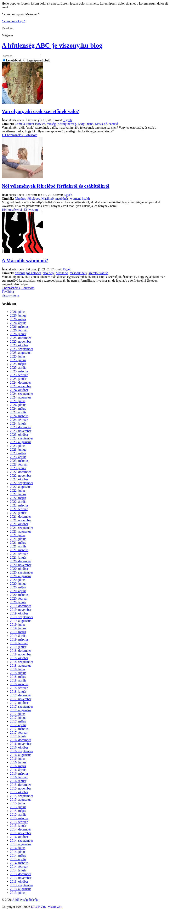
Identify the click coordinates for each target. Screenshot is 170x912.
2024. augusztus (20, 397)
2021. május (18, 542)
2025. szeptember (21, 349)
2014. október (19, 837)
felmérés (20, 198)
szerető (113, 124)
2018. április (18, 680)
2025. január (18, 378)
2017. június (18, 717)
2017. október (19, 702)
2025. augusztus (20, 352)
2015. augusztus (20, 799)
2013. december (20, 874)
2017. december (20, 695)
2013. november (20, 878)
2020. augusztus (20, 576)
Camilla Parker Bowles (30, 124)
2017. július (17, 714)
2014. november (20, 833)
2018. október (19, 658)
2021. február (19, 554)
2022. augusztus (20, 486)
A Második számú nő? (25, 260)
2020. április (18, 591)
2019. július (17, 624)
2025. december (20, 338)
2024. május (18, 408)
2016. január (18, 781)
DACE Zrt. (38, 906)
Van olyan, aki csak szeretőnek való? (40, 111)
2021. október (19, 524)
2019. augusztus (20, 621)
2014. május (18, 855)
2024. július (17, 401)
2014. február (19, 866)
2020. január (18, 602)
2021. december (20, 516)
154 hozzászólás (12, 209)
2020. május (18, 587)
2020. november (20, 565)
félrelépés (33, 198)
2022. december (20, 472)
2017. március (19, 729)
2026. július (17, 311)
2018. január (18, 691)
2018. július (17, 669)
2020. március (19, 594)
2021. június (18, 539)
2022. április (18, 501)
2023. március (19, 460)
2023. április (18, 457)
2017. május (18, 721)
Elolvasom (30, 135)
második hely (78, 273)
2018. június (18, 673)
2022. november (20, 475)
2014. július (17, 848)
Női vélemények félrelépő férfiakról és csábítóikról (55, 186)
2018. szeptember (21, 662)
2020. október (19, 568)
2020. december (20, 561)
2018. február (19, 688)
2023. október (19, 434)
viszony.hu (55, 906)
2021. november (20, 520)
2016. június (18, 762)
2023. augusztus (20, 442)
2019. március (19, 639)
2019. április (18, 635)
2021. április (18, 546)
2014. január (18, 870)
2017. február (19, 732)
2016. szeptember (21, 751)
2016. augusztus (20, 755)
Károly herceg (66, 124)
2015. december (20, 784)
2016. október (19, 747)
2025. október (19, 345)
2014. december (20, 829)
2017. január (18, 736)
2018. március (19, 684)
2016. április (18, 770)
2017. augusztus (20, 710)
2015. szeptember (21, 796)
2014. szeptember (21, 840)
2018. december (20, 650)
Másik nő (101, 124)
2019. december (20, 606)
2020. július (17, 580)
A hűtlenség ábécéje (25, 899)
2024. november (20, 386)
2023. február (19, 464)
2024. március (19, 416)
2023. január (18, 468)
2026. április (18, 323)
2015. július (17, 803)
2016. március (19, 773)
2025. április (18, 367)
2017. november (20, 699)
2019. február (19, 643)
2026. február (19, 330)
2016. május (18, 766)
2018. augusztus (20, 665)
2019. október (19, 613)
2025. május (18, 364)
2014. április (18, 859)
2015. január (18, 825)
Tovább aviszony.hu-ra (10, 293)
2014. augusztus (20, 844)
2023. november (20, 431)
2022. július (17, 490)
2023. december (20, 427)
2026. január (18, 334)
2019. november (20, 609)
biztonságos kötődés (28, 273)
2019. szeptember (21, 617)
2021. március (19, 550)
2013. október (19, 881)
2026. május (18, 319)
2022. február (19, 509)
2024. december (20, 382)
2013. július (17, 892)
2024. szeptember (21, 393)
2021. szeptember (21, 527)
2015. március (19, 818)
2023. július (17, 446)
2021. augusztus (20, 531)
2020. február (19, 598)
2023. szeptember (21, 438)
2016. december (20, 740)
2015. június (18, 807)
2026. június (18, 315)
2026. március (19, 326)
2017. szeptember (21, 706)
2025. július (17, 356)
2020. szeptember (21, 572)
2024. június (18, 405)
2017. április (18, 725)
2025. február (19, 375)
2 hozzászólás (11, 288)
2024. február (19, 419)
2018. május (18, 676)
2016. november (20, 743)
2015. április (18, 814)
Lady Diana (85, 124)
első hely (48, 273)
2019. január (18, 647)
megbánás (61, 198)
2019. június (18, 628)
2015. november (20, 788)
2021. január (18, 557)
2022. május (18, 498)
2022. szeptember (21, 483)
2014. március (19, 863)
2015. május (18, 810)
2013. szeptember (21, 885)
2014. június (18, 851)
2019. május (18, 632)
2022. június (18, 494)
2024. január (18, 423)
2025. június (18, 360)
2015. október (19, 792)
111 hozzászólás (12, 135)
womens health (80, 198)
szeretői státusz (98, 273)
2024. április (18, 412)
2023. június (18, 449)
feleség (51, 124)
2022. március (19, 505)
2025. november (20, 341)
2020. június (18, 583)
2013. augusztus (20, 889)
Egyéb (67, 120)
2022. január (18, 513)
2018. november (20, 654)
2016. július (17, 758)
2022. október (19, 479)
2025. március (19, 371)
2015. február (19, 822)
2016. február (19, 777)
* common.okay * (13, 21)
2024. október (19, 390)
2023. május (18, 453)
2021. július (17, 535)
